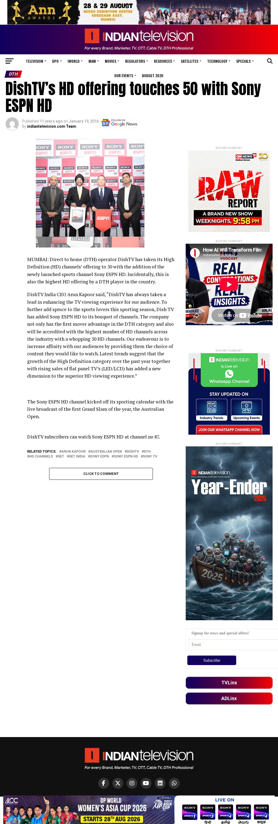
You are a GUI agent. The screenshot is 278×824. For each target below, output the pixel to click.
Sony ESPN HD (126, 456)
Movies (110, 61)
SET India (77, 456)
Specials (243, 61)
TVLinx (229, 682)
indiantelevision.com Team (51, 126)
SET (61, 456)
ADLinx (229, 698)
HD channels (41, 456)
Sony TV (150, 456)
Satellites (189, 61)
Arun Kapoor (73, 451)
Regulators (135, 61)
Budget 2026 (152, 75)
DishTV (133, 451)
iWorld (74, 61)
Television (34, 61)
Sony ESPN (99, 456)
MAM (92, 61)
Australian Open (106, 451)
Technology (217, 61)
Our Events (123, 75)
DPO (55, 61)
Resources (163, 61)
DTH (147, 451)
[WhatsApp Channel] (174, 783)
